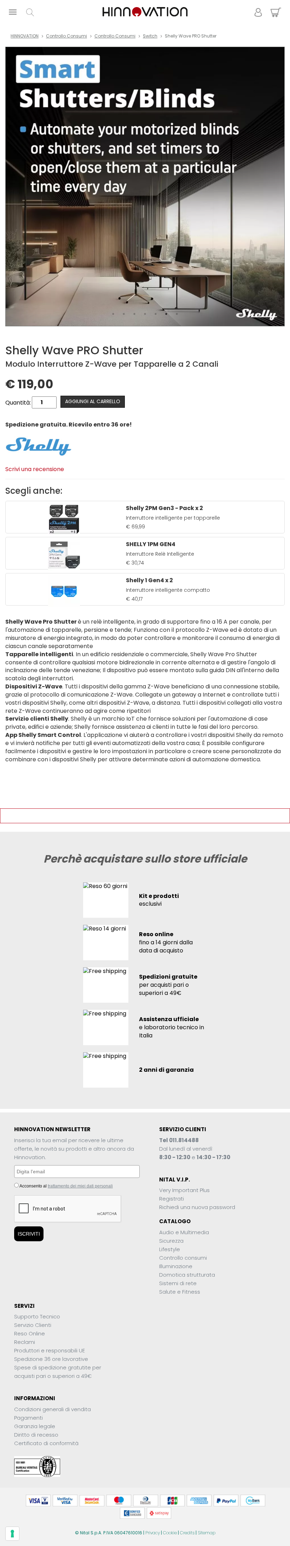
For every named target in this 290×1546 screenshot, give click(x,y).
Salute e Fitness (179, 1291)
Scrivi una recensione (34, 469)
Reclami (24, 1342)
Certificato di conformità (46, 1443)
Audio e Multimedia (184, 1232)
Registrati (171, 1198)
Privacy (152, 1533)
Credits (187, 1533)
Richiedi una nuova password (197, 1207)
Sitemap (206, 1533)
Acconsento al (66, 1186)
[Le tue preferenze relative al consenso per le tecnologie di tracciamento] (12, 1533)
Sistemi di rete (178, 1283)
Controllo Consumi (66, 36)
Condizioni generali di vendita (52, 1409)
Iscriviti (29, 1234)
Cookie (170, 1533)
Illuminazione (175, 1266)
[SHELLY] (38, 446)
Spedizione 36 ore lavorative (51, 1359)
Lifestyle (169, 1249)
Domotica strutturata (187, 1274)
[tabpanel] (145, 186)
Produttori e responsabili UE (49, 1350)
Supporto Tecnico (37, 1316)
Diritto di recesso (36, 1434)
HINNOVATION (25, 36)
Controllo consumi (114, 36)
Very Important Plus (184, 1190)
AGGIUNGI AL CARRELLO (92, 401)
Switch (150, 36)
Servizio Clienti (32, 1325)
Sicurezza (171, 1240)
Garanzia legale (34, 1426)
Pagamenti (28, 1417)
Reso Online (29, 1333)
